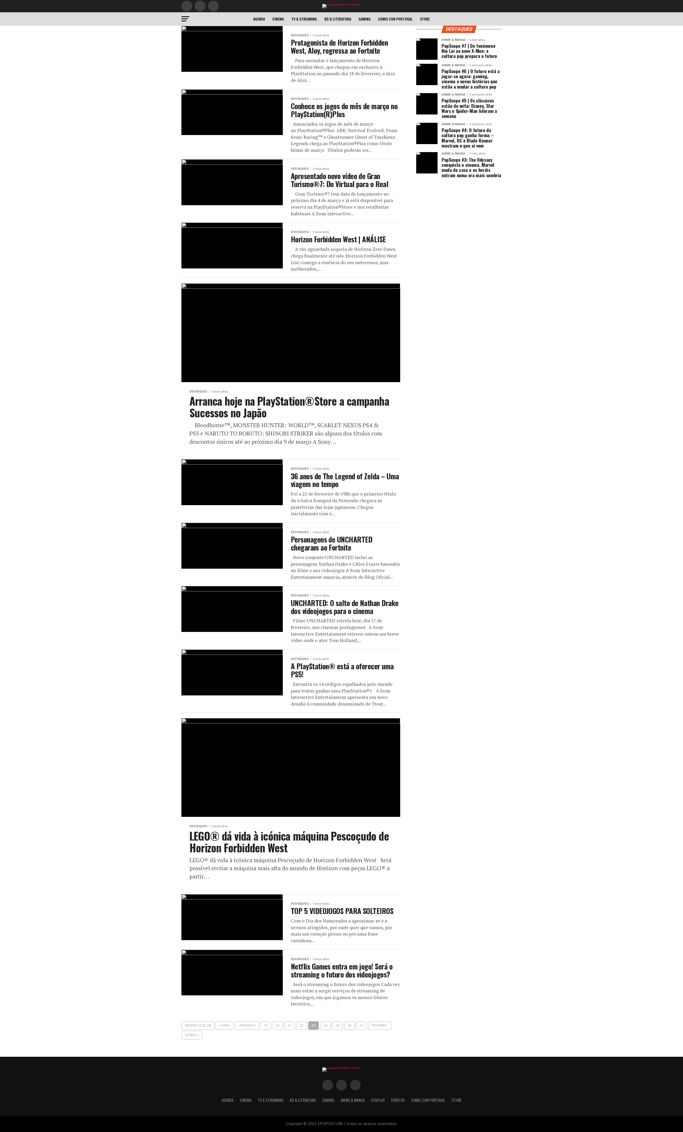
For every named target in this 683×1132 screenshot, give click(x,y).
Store (425, 19)
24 (325, 1025)
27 (361, 1025)
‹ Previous (246, 1025)
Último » (192, 1035)
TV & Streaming (304, 19)
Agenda (259, 19)
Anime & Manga (353, 1100)
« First (224, 1025)
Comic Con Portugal (395, 19)
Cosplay (378, 1100)
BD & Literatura (337, 19)
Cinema (278, 19)
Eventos (398, 1100)
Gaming (365, 19)
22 (301, 1025)
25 (337, 1025)
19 (265, 1025)
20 (277, 1025)
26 (349, 1025)
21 (289, 1025)
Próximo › (380, 1025)
